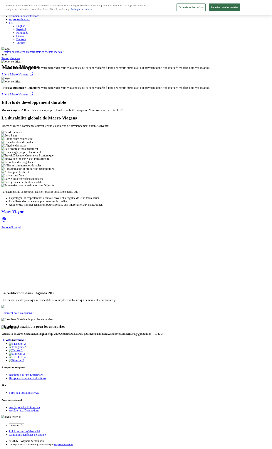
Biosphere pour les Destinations (27, 378)
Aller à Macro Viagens (15, 74)
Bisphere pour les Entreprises (26, 374)
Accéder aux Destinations (24, 410)
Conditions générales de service (27, 434)
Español (21, 29)
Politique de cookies (81, 9)
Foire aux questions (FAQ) (24, 392)
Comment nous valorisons (24, 16)
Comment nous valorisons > (17, 313)
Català (20, 36)
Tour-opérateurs (10, 58)
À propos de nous (19, 19)
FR (11, 22)
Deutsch (21, 39)
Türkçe (20, 42)
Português (22, 32)
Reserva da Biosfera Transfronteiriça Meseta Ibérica (31, 51)
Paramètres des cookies (191, 7)
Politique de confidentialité (24, 431)
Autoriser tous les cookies (224, 7)
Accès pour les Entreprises (24, 407)
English (20, 26)
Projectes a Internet (63, 444)
